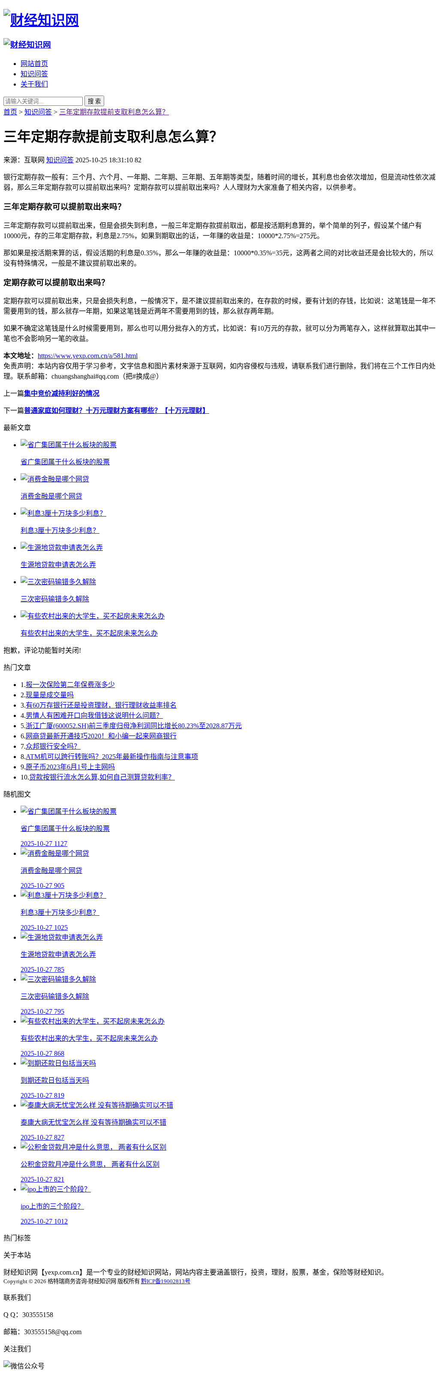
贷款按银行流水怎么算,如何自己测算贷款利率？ (102, 777)
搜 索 (94, 101)
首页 (10, 112)
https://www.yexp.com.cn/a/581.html (88, 355)
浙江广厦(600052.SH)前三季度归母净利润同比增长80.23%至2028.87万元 (134, 725)
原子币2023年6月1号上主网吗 (70, 767)
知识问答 (34, 74)
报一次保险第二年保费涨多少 (70, 684)
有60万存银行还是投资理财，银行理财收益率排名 (101, 705)
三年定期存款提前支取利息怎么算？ (114, 112)
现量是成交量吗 (50, 695)
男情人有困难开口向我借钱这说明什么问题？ (94, 715)
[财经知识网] (41, 20)
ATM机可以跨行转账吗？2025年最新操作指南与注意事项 (112, 756)
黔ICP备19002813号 (165, 1281)
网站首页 (34, 63)
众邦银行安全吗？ (53, 746)
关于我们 (34, 84)
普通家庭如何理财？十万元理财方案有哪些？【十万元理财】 (116, 410)
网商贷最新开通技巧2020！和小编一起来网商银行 (101, 736)
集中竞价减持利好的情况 (61, 393)
